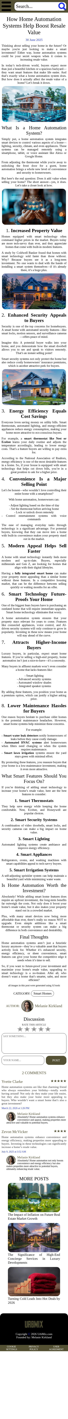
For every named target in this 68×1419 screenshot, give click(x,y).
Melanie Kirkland (41, 1337)
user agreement (56, 1348)
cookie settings (11, 1348)
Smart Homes (43, 993)
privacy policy (34, 1348)
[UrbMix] (34, 1324)
